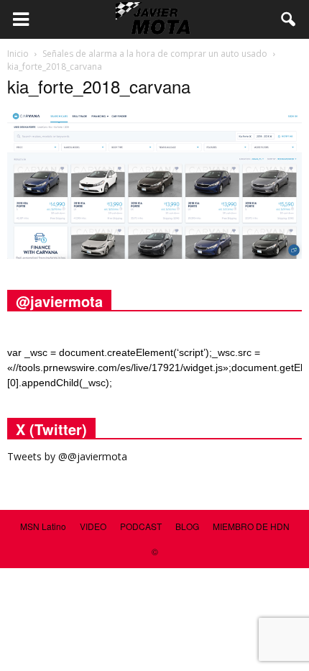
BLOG (187, 526)
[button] (289, 19)
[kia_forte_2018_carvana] (154, 255)
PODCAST (141, 526)
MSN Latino (43, 526)
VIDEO (93, 526)
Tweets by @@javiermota (67, 456)
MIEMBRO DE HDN (251, 526)
